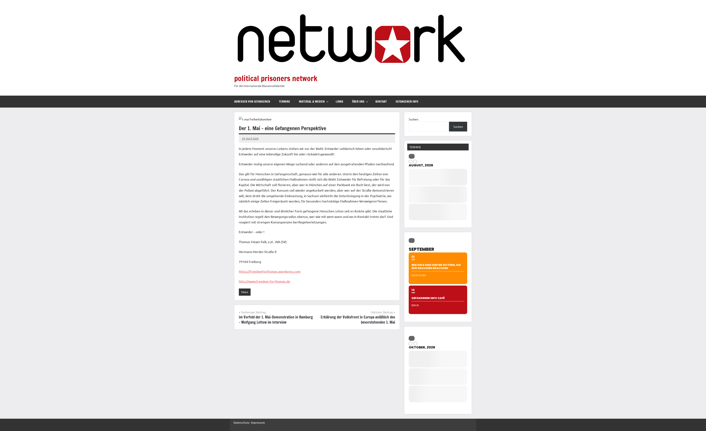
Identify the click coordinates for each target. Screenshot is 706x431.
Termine (284, 101)
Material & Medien (312, 101)
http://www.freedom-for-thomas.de (264, 281)
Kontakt (381, 101)
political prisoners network (275, 78)
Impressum (258, 422)
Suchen (413, 119)
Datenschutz (241, 422)
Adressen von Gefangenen (252, 101)
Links (339, 101)
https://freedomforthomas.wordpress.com (270, 271)
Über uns (358, 101)
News (244, 292)
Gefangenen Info (407, 101)
